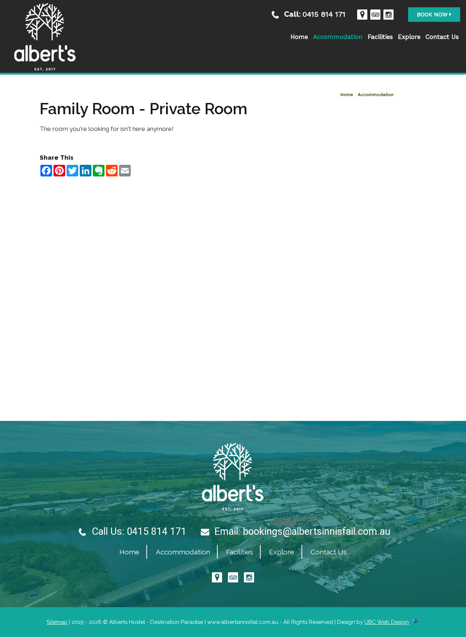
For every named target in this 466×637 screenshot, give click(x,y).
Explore (409, 36)
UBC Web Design (386, 622)
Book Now (433, 14)
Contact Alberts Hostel (233, 187)
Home (299, 36)
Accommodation (338, 36)
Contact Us (442, 36)
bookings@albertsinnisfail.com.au (316, 531)
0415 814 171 (324, 13)
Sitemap (57, 622)
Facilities (380, 36)
